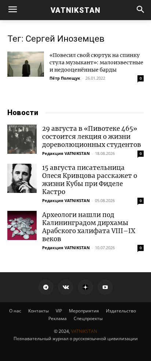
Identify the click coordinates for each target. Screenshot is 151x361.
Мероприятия (84, 311)
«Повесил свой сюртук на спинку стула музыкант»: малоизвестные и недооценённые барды (96, 62)
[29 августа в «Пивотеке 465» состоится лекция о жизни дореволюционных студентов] (22, 139)
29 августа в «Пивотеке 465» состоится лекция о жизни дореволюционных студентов (91, 137)
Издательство (121, 311)
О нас (15, 311)
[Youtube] (105, 287)
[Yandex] (85, 287)
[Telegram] (45, 287)
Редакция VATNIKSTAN (66, 153)
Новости (22, 112)
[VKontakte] (65, 287)
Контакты (38, 311)
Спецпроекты (88, 318)
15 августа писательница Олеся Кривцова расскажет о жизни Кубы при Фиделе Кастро (89, 180)
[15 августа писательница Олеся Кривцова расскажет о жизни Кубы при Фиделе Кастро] (22, 178)
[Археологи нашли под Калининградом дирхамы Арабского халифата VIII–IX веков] (22, 225)
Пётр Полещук (64, 78)
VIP (59, 311)
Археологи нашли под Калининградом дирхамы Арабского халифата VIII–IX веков (88, 227)
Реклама (57, 318)
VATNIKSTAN (84, 331)
